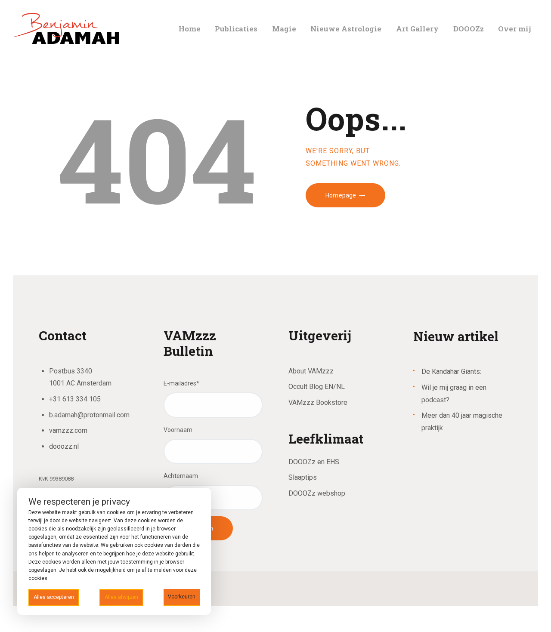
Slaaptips (302, 477)
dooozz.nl (64, 446)
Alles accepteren (54, 597)
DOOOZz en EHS (313, 462)
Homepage (340, 195)
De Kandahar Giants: (451, 371)
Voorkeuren (181, 597)
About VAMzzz (311, 371)
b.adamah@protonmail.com (89, 415)
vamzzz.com (68, 430)
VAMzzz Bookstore (317, 402)
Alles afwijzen (121, 597)
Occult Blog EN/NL (316, 386)
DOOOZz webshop (316, 493)
